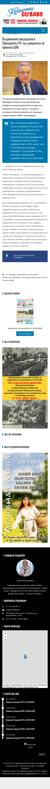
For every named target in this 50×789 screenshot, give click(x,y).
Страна (6, 280)
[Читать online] (25, 311)
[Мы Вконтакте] (37, 2)
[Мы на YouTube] (46, 2)
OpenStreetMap (16, 685)
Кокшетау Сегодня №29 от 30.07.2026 (20, 720)
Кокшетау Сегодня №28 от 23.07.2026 (20, 729)
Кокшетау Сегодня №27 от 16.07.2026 (20, 738)
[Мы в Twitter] (30, 2)
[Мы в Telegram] (40, 2)
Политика (27, 277)
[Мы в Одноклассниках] (43, 2)
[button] (25, 656)
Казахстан (7, 277)
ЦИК (12, 280)
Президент (36, 277)
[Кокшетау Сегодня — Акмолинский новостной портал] (25, 11)
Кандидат (17, 277)
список (44, 277)
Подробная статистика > (41, 754)
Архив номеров (25, 334)
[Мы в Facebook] (28, 2)
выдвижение (22, 274)
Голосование (34, 274)
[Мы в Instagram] (34, 2)
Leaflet (6, 685)
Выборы (13, 274)
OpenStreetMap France (31, 687)
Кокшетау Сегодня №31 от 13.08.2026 (20, 702)
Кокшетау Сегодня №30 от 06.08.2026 (20, 711)
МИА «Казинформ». (20, 56)
